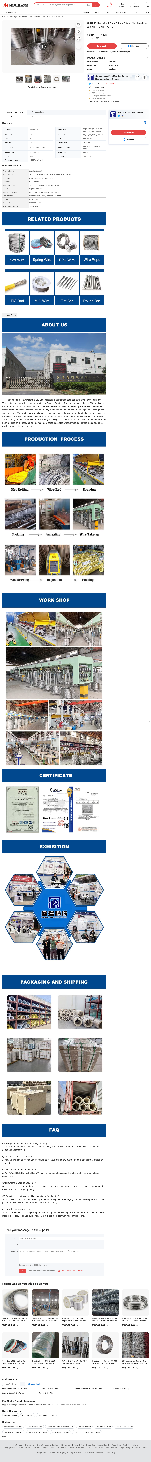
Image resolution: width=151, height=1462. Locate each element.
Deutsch (71, 1448)
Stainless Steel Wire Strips (37, 1432)
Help (107, 12)
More (4, 1436)
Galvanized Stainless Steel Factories (60, 1426)
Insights (135, 1445)
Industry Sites (90, 1445)
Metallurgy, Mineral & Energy (18, 17)
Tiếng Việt (129, 1448)
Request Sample (123, 52)
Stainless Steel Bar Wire (124, 1426)
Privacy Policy (110, 1453)
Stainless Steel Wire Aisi (60, 1432)
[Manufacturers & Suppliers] (15, 4)
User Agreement (89, 1453)
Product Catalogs (35, 1384)
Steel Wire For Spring (103, 1426)
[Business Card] (145, 122)
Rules (147, 12)
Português (36, 1448)
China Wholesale (66, 1445)
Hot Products (17, 1445)
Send (22, 1271)
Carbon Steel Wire (10, 1415)
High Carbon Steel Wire (46, 1415)
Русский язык (54, 1448)
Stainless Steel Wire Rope (121, 1389)
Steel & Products (34, 17)
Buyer (97, 12)
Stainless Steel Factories (13, 1426)
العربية (88, 1448)
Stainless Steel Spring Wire (48, 1389)
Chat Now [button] (135, 46)
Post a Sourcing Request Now (70, 1271)
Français (45, 1448)
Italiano (63, 1448)
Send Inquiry (102, 46)
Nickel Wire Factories (34, 1426)
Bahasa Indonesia (141, 1448)
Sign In (90, 101)
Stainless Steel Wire (57, 17)
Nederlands (80, 1448)
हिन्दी (107, 1448)
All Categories (11, 12)
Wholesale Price (79, 1445)
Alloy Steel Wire (27, 1415)
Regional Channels (103, 1445)
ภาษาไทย (114, 1448)
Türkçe (122, 1448)
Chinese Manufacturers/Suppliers (47, 1445)
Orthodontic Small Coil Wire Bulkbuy (87, 1432)
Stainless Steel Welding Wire (12, 1393)
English (20, 1448)
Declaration (100, 1453)
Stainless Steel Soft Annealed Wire (14, 1389)
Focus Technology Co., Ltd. (60, 1453)
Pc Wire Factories (84, 1426)
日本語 (101, 1448)
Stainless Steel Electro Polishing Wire (89, 1389)
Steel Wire (45, 17)
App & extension (121, 12)
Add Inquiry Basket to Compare (43, 87)
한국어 (94, 1448)
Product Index (116, 1445)
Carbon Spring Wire (46, 1393)
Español (27, 1448)
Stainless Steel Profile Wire (13, 1432)
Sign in (146, 6)
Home (4, 17)
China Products (29, 1445)
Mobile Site (126, 1445)
